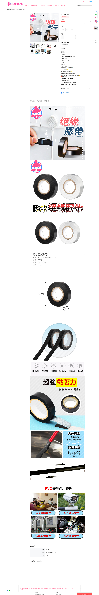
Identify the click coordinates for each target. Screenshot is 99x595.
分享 (63, 92)
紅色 (72, 29)
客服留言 (57, 592)
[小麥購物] (15, 3)
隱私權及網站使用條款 (39, 594)
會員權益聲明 (58, 594)
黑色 (63, 29)
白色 (67, 29)
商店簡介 (37, 592)
